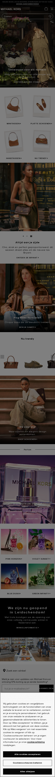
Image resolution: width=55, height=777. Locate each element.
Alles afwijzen (27, 771)
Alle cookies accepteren (27, 754)
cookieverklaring (36, 741)
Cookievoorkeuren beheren (27, 762)
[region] (27, 734)
